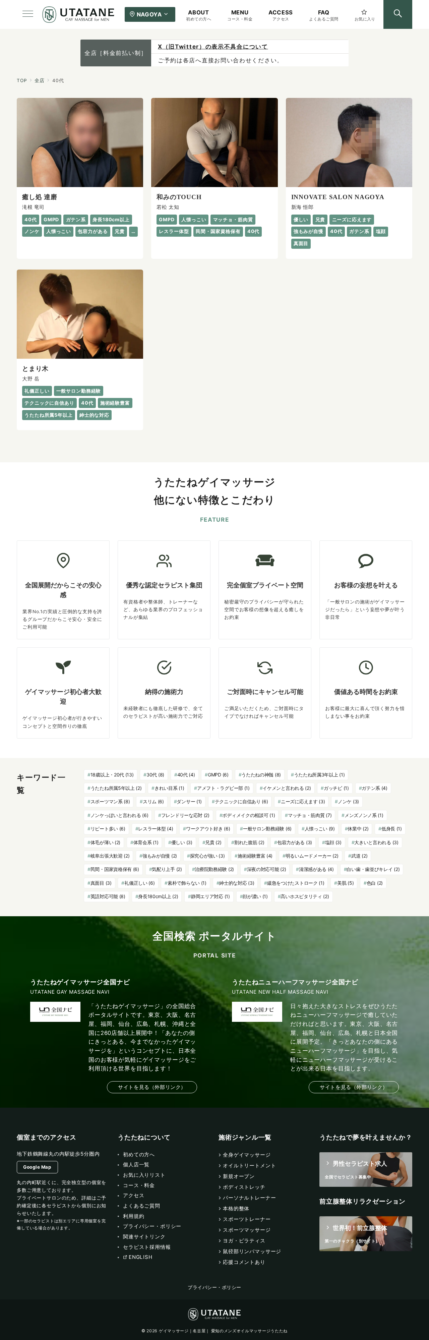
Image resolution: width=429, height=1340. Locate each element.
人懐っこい (320, 828)
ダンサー (189, 801)
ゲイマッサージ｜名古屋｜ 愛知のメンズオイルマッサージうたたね (223, 1330)
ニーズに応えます (303, 801)
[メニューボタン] (28, 14)
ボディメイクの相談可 (248, 815)
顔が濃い (255, 896)
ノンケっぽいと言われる (119, 815)
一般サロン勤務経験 (267, 828)
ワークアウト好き (208, 828)
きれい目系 (169, 788)
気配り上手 (167, 869)
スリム (153, 801)
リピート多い (107, 828)
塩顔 (333, 842)
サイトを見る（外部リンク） (152, 1087)
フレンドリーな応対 (185, 815)
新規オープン (239, 1176)
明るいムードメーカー (312, 856)
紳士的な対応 (236, 883)
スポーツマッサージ (247, 1230)
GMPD (218, 774)
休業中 (358, 828)
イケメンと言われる (286, 788)
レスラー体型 (155, 828)
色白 (375, 883)
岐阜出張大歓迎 (110, 856)
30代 (155, 774)
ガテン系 (374, 788)
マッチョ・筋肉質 (309, 815)
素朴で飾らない (187, 883)
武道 (359, 856)
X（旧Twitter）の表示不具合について (213, 46)
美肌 (345, 883)
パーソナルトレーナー (249, 1198)
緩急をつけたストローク (295, 883)
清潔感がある (316, 869)
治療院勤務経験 (214, 869)
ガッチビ (336, 788)
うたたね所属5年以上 (116, 788)
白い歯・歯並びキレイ (373, 869)
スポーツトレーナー (247, 1219)
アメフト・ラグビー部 (223, 788)
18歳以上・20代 (112, 774)
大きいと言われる (376, 842)
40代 (186, 774)
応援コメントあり (244, 1262)
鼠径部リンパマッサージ (252, 1251)
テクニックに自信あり (241, 801)
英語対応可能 (107, 896)
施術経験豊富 (255, 856)
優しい (181, 842)
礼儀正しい (139, 883)
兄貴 (213, 842)
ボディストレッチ (244, 1187)
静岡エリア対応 (210, 896)
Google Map (37, 1167)
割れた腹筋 (249, 842)
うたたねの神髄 (261, 774)
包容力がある (294, 842)
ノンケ (348, 801)
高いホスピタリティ (305, 896)
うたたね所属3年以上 (319, 774)
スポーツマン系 (110, 801)
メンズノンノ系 (364, 815)
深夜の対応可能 (266, 869)
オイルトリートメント (249, 1165)
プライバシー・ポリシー (214, 1287)
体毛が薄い (105, 842)
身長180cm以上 (158, 896)
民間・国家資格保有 (114, 869)
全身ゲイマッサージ (247, 1155)
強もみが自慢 (159, 856)
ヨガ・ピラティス (244, 1240)
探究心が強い (207, 856)
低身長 (391, 828)
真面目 (101, 883)
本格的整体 (236, 1208)
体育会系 (146, 842)
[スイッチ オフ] (397, 14)
